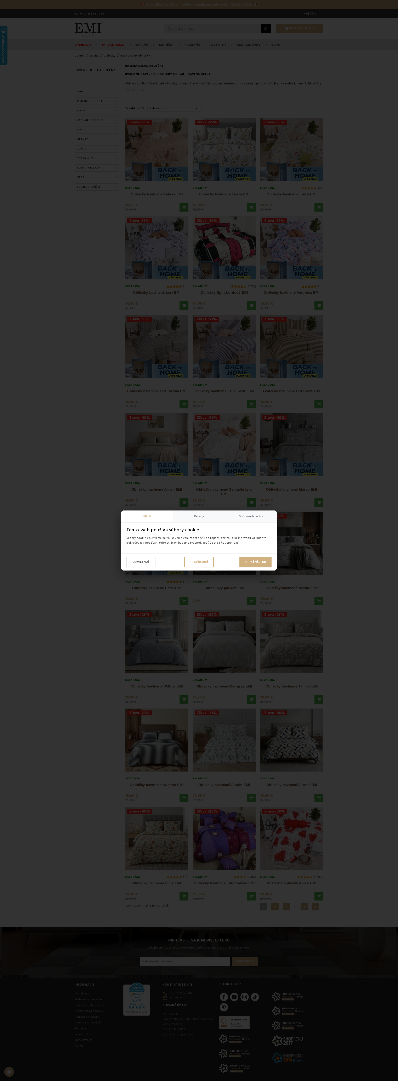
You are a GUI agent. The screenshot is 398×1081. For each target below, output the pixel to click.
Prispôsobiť (199, 562)
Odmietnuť (140, 562)
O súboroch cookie (251, 516)
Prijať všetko (255, 562)
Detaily (199, 516)
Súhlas (147, 516)
